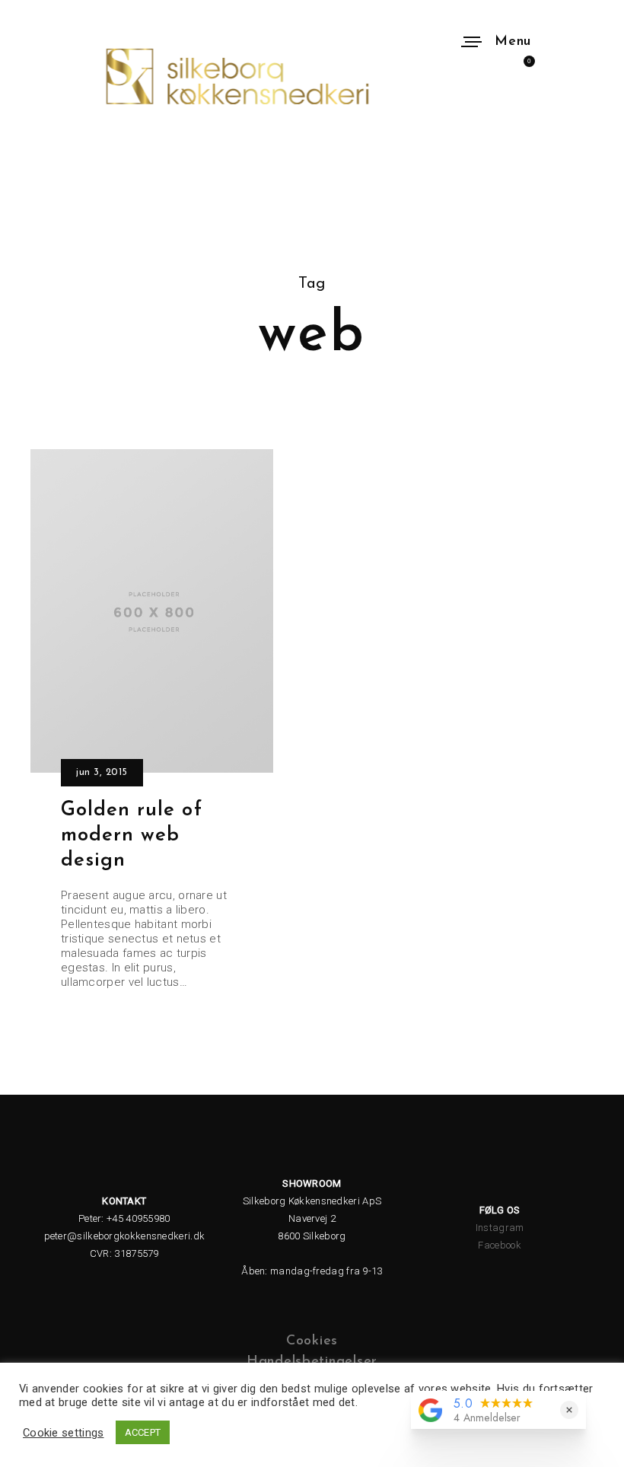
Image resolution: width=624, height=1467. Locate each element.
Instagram (500, 1227)
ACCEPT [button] (143, 1432)
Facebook (499, 1245)
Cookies (312, 1341)
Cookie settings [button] (63, 1433)
